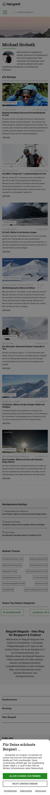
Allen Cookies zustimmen (24, 776)
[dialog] (25, 767)
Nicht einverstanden (25, 783)
